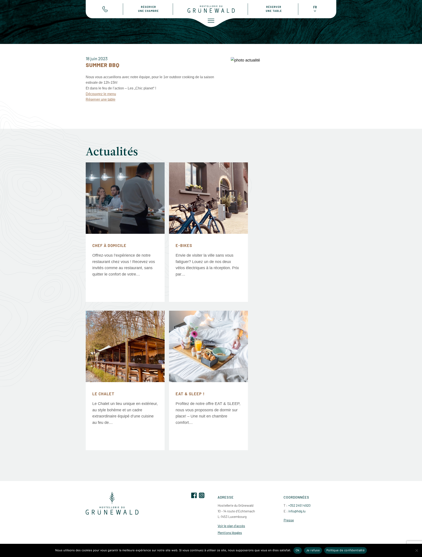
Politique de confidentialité (345, 550)
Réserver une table (100, 99)
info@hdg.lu (297, 511)
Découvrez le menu (101, 94)
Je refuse (313, 550)
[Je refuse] (416, 550)
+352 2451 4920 (299, 505)
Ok (298, 550)
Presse (289, 520)
